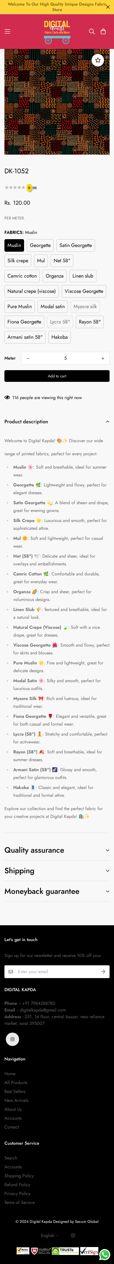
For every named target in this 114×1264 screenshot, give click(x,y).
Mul (41, 260)
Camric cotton (22, 275)
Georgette (40, 245)
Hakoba (59, 337)
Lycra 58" (60, 321)
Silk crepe (17, 260)
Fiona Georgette (24, 321)
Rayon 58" (90, 321)
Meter (10, 358)
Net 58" (62, 260)
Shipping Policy (19, 1176)
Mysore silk (85, 306)
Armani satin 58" (25, 337)
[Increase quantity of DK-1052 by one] (103, 358)
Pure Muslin (19, 306)
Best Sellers (14, 1091)
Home (9, 1073)
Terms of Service (19, 1202)
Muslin (14, 245)
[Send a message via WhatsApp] (104, 1254)
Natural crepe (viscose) (31, 291)
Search (10, 1158)
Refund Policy (17, 1184)
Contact (11, 1127)
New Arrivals (16, 1100)
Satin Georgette (75, 245)
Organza (55, 275)
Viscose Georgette (84, 291)
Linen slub (82, 275)
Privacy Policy (17, 1193)
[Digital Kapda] (57, 31)
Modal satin (53, 306)
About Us (13, 1109)
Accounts (13, 1118)
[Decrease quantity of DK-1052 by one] (28, 358)
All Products (15, 1082)
